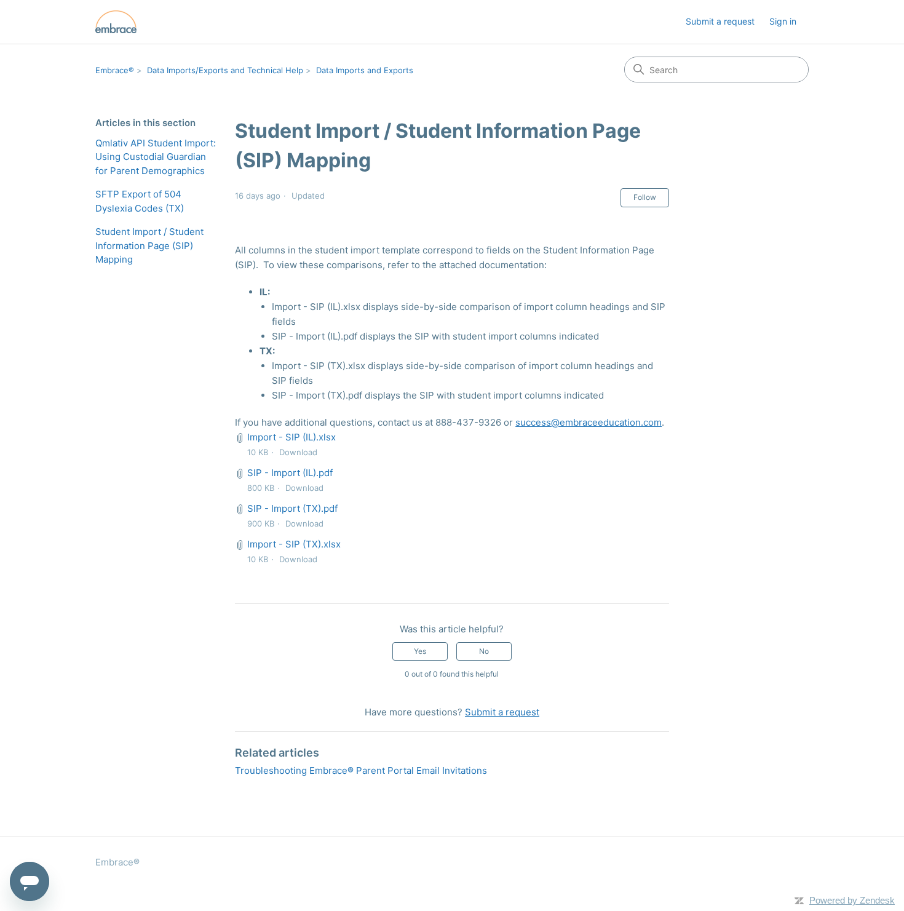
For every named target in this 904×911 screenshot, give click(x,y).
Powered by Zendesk (852, 900)
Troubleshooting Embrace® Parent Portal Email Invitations (361, 770)
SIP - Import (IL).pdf (290, 473)
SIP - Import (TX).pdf (292, 508)
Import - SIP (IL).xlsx (291, 437)
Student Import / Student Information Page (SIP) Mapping (149, 245)
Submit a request (720, 21)
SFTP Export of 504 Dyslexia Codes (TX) (139, 201)
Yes (420, 651)
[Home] (116, 21)
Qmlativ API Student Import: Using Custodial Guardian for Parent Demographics (155, 157)
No (484, 651)
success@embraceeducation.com (588, 422)
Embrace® (114, 70)
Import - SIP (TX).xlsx (294, 544)
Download (298, 452)
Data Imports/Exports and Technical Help (225, 70)
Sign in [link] (782, 21)
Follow (644, 197)
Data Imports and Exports (364, 70)
